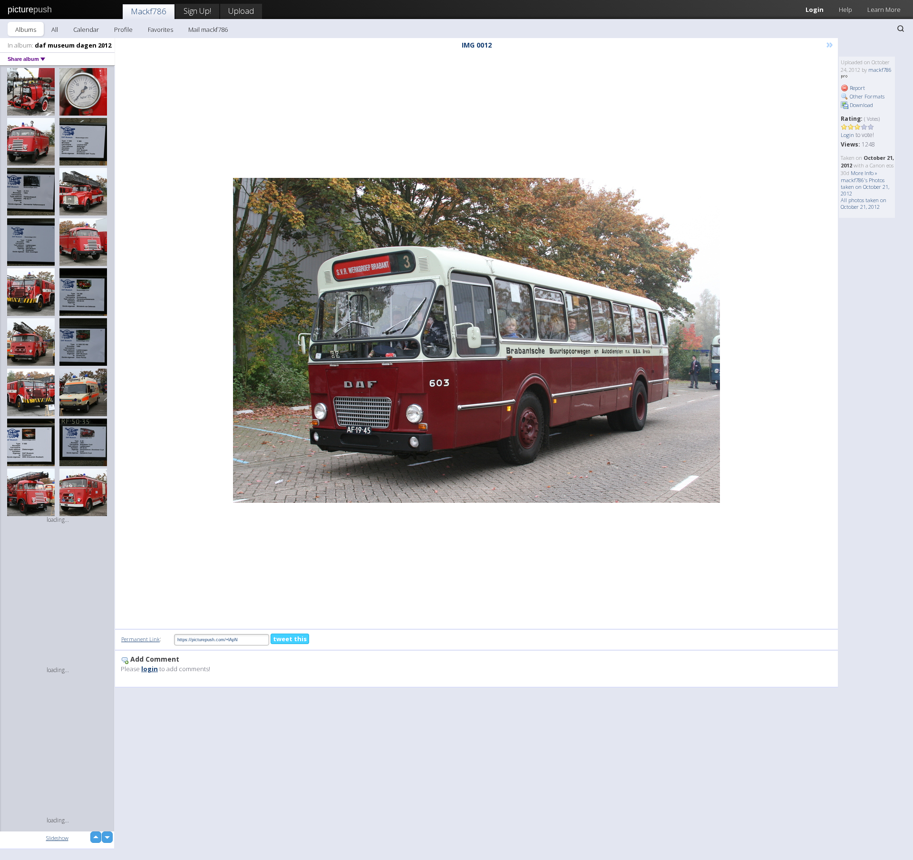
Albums (25, 29)
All (54, 29)
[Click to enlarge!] (476, 340)
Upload (241, 10)
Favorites (160, 29)
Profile (123, 29)
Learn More (884, 9)
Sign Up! (197, 10)
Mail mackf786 (208, 29)
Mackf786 (148, 11)
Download (860, 104)
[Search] (900, 28)
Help (845, 9)
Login (815, 9)
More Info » (864, 172)
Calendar (86, 29)
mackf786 (880, 69)
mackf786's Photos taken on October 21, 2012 (865, 186)
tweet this (290, 639)
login (149, 669)
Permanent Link (140, 639)
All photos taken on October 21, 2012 (863, 203)
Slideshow (57, 837)
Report (856, 87)
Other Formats (866, 96)
